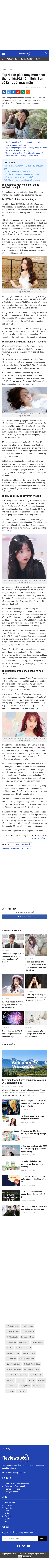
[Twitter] (23, 1546)
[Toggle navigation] (45, 53)
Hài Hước (10, 1380)
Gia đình (8, 1516)
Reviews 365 (10, 1503)
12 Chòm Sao (12, 1386)
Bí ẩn (7, 1513)
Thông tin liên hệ (11, 1492)
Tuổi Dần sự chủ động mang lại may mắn (21, 174)
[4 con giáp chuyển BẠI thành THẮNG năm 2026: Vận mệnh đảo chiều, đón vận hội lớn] (36, 945)
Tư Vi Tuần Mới (37, 1342)
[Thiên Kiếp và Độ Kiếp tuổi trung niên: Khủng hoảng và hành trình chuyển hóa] (36, 981)
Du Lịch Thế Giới (28, 1331)
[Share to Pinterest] (18, 92)
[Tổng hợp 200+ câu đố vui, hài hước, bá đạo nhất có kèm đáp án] (11, 1180)
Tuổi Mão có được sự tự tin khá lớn (19, 177)
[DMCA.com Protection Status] (24, 1556)
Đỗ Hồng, (41, 838)
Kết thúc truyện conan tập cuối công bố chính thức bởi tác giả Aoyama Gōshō (33, 1103)
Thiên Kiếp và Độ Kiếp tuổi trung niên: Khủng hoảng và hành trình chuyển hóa (36, 997)
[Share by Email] (28, 92)
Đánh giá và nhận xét (24, 917)
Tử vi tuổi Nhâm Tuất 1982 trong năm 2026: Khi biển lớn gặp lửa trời (12, 1004)
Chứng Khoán (25, 1386)
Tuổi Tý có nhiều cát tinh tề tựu (17, 171)
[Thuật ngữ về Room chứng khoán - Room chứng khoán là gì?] (11, 1196)
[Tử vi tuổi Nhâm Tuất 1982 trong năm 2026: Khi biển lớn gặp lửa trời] (13, 985)
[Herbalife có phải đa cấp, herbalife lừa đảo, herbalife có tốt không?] (11, 1165)
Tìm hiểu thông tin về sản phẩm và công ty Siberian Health (24, 1081)
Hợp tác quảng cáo (12, 1489)
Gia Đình (10, 1348)
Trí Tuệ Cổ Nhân (13, 1331)
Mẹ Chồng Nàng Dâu (31, 1369)
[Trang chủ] (24, 53)
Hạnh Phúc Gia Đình (23, 1348)
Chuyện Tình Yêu (13, 1353)
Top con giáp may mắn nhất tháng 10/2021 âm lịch (23, 167)
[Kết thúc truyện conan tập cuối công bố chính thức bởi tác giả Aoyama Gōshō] (11, 1108)
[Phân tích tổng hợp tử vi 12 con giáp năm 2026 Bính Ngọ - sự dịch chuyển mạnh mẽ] (13, 941)
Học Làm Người (27, 1326)
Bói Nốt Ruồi (23, 1342)
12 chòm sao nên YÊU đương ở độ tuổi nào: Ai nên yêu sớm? (35, 1034)
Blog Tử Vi (27, 849)
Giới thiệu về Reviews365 (15, 1486)
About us (8, 1521)
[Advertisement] (24, 24)
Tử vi (10, 70)
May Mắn (27, 844)
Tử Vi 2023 (22, 1391)
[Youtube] (28, 1546)
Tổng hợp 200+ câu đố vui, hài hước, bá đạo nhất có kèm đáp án (33, 1179)
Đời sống (8, 1505)
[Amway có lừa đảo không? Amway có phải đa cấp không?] (11, 1135)
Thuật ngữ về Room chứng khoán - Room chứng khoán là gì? (33, 1194)
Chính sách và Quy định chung (17, 1483)
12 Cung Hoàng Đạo (26, 1359)
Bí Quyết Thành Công (32, 1364)
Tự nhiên (8, 1508)
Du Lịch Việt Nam (27, 1337)
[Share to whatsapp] (23, 92)
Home (4, 70)
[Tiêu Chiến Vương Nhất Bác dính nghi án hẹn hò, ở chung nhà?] (11, 1211)
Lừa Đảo (41, 1380)
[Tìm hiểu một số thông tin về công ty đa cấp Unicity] (11, 1120)
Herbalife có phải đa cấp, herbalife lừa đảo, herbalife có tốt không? (33, 1164)
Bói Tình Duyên (12, 1337)
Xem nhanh (9, 162)
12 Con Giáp (14, 844)
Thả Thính (10, 1391)
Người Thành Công (14, 1364)
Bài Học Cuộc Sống (14, 1369)
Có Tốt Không (38, 1386)
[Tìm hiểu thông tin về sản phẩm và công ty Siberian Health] (24, 1063)
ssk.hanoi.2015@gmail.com (16, 1472)
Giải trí (7, 1519)
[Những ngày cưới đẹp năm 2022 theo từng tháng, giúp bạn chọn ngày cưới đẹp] (11, 1150)
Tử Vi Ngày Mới (35, 1375)
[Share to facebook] (4, 92)
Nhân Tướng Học (29, 1353)
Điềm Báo (31, 1380)
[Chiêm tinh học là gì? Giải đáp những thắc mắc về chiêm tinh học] (13, 1018)
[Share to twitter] (9, 92)
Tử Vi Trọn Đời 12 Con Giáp (17, 1375)
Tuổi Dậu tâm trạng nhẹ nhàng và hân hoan (22, 180)
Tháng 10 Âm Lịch (11, 849)
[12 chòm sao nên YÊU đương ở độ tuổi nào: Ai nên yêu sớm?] (36, 1018)
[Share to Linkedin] (13, 92)
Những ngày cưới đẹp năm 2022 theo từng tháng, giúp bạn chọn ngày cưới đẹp (34, 1149)
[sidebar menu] (3, 53)
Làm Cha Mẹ (11, 1342)
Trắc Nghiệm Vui (12, 1326)
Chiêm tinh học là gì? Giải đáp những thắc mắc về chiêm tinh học (12, 1034)
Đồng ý (42, 1538)
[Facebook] (18, 1546)
